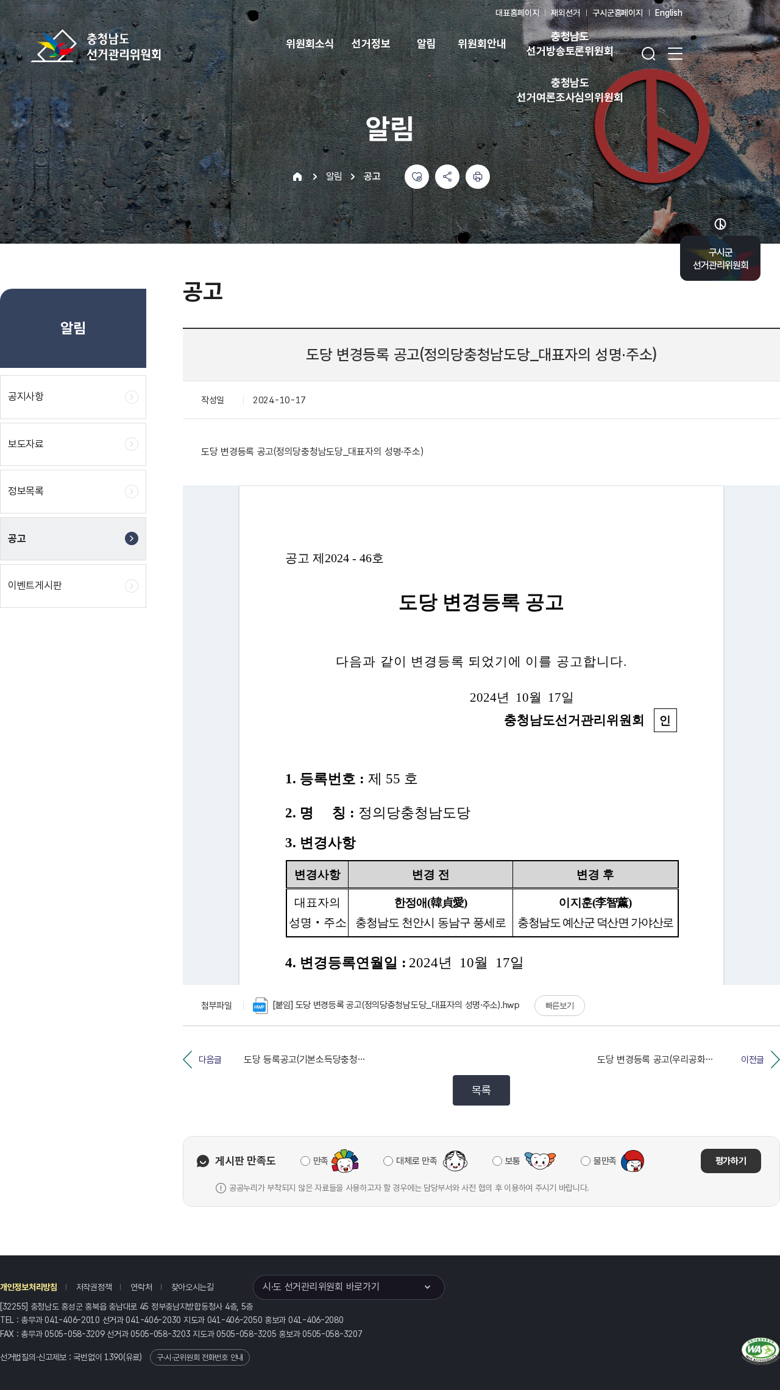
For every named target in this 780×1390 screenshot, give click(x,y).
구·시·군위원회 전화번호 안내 (200, 1357)
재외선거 (565, 13)
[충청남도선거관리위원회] (134, 45)
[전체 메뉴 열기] (675, 54)
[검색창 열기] (648, 54)
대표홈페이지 (517, 13)
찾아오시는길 (192, 1287)
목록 (481, 1090)
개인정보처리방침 (28, 1287)
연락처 (141, 1287)
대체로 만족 (416, 1160)
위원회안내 (482, 43)
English (668, 13)
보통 (512, 1160)
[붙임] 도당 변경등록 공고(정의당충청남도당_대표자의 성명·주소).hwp (396, 1005)
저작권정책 (94, 1287)
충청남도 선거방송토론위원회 (569, 43)
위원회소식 (310, 43)
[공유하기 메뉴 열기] (447, 176)
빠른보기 (559, 1006)
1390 (113, 1357)
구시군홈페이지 (617, 13)
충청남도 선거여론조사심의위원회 (570, 90)
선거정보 (371, 43)
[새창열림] (761, 1350)
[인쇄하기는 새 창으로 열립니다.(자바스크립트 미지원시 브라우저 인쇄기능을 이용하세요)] (478, 176)
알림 (426, 43)
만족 (320, 1160)
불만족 (605, 1160)
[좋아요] (417, 176)
